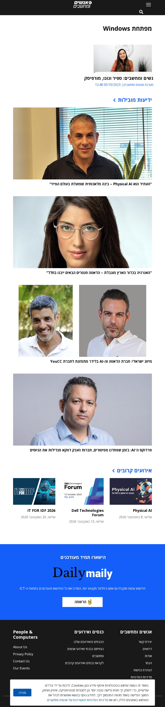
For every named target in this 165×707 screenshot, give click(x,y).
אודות (148, 656)
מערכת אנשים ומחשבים (138, 84)
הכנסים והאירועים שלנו (89, 642)
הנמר (148, 663)
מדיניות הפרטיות (141, 677)
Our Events (21, 668)
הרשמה (80, 601)
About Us (20, 647)
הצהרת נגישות (143, 670)
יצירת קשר (145, 642)
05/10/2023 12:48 (108, 84)
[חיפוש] (141, 12)
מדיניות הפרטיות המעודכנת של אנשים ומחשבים (77, 700)
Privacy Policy (23, 654)
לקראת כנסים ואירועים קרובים (84, 663)
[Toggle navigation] (147, 4)
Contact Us (21, 661)
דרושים (147, 649)
